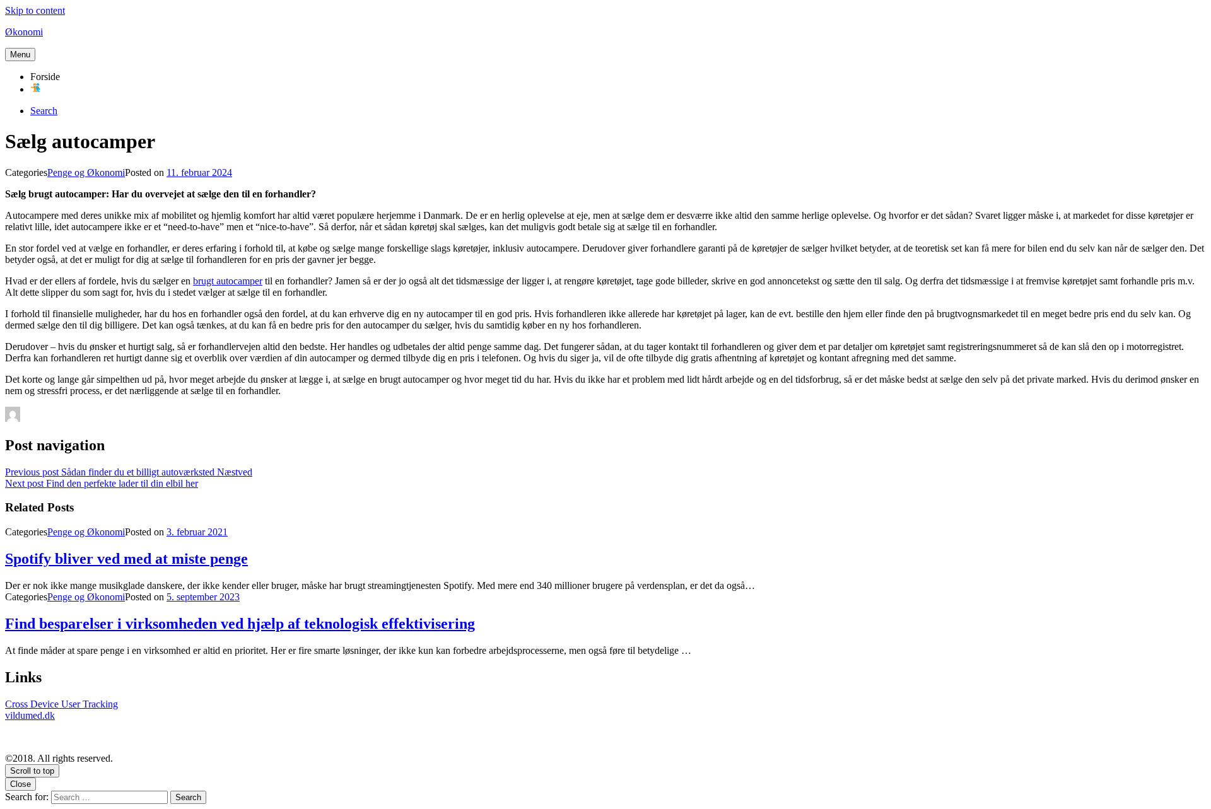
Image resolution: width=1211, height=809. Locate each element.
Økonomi (24, 31)
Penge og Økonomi (86, 172)
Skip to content (35, 10)
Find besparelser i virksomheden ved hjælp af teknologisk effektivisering (240, 623)
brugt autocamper (227, 281)
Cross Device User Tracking (61, 704)
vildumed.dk (30, 715)
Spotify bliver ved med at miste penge (126, 558)
